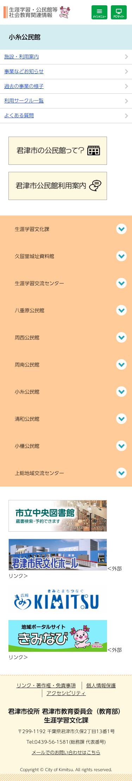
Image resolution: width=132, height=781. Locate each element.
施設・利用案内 (21, 56)
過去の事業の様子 (24, 86)
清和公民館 (27, 419)
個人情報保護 (101, 685)
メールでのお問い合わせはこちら (66, 752)
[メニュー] (99, 12)
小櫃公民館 (27, 446)
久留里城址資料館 (34, 256)
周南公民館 (27, 364)
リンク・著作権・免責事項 (46, 685)
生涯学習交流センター (39, 283)
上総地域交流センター (39, 473)
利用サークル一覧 (24, 100)
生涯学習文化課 (32, 229)
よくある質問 (19, 115)
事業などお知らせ (24, 71)
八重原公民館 (29, 310)
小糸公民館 (27, 391)
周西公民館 (27, 337)
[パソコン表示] (119, 12)
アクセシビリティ (66, 693)
